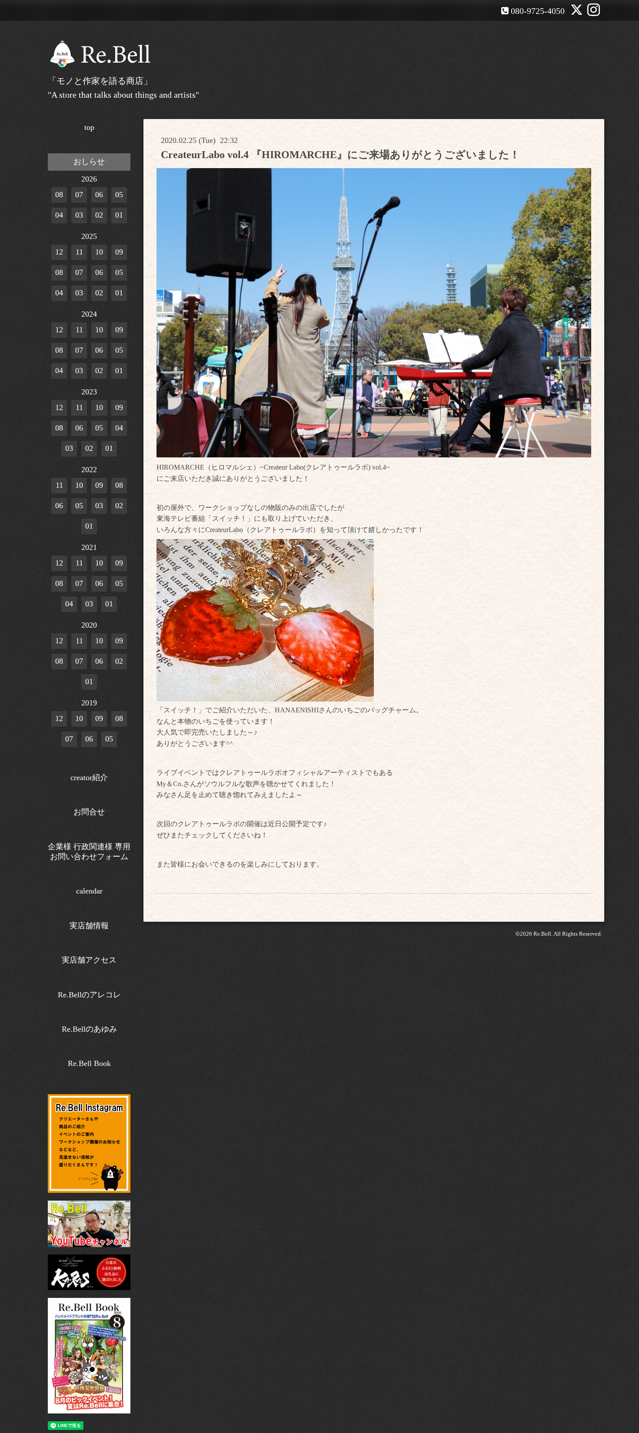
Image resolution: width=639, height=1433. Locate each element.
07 (79, 194)
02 (99, 215)
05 (119, 194)
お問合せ (89, 812)
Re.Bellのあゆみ (89, 1029)
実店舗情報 (89, 925)
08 (59, 194)
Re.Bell (542, 933)
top (89, 127)
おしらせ (89, 161)
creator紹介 (89, 777)
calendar (89, 891)
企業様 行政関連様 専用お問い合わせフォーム (89, 851)
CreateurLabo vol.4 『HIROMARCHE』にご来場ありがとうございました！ (340, 154)
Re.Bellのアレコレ (89, 994)
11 (79, 252)
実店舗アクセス (89, 960)
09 (119, 252)
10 (99, 252)
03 (79, 215)
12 (59, 252)
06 (99, 194)
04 (59, 215)
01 (119, 215)
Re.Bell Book (89, 1063)
